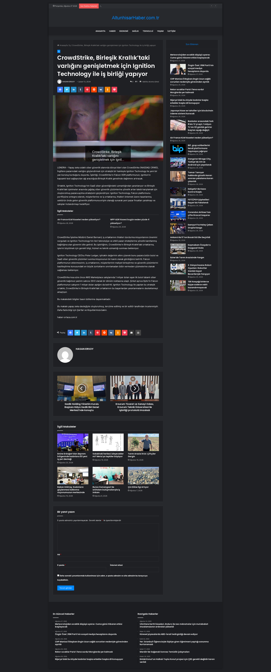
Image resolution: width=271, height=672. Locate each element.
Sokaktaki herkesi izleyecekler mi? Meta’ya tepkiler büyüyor (108, 455)
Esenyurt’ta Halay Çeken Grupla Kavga (200, 226)
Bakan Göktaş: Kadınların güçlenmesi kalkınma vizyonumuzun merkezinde (71, 490)
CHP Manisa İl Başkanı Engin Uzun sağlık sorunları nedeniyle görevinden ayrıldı (134, 6)
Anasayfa (100, 31)
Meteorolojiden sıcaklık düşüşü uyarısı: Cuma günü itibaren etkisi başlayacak (190, 56)
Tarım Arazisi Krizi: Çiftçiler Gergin (142, 455)
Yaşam (160, 31)
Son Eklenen (192, 44)
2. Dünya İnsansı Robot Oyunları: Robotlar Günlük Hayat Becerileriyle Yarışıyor (199, 269)
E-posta (61, 565)
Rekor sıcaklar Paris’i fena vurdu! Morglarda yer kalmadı (187, 91)
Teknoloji (148, 31)
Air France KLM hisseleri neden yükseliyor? (78, 219)
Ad (59, 554)
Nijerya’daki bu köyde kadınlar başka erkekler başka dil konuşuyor (189, 101)
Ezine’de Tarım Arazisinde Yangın (187, 257)
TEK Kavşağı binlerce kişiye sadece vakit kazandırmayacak (198, 284)
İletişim (171, 31)
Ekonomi (123, 31)
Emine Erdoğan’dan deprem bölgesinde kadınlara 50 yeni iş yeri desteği (72, 456)
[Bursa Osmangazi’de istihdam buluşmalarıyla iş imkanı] (108, 475)
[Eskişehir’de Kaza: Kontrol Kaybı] (178, 192)
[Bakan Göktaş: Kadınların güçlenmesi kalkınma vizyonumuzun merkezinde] (72, 475)
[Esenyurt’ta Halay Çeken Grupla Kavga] (178, 228)
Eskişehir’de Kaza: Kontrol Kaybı (197, 190)
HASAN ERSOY (68, 82)
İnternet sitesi (116, 565)
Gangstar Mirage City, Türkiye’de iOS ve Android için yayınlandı (199, 161)
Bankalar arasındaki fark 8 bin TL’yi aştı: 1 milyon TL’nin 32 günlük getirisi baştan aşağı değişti (200, 125)
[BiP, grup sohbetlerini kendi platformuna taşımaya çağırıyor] (178, 149)
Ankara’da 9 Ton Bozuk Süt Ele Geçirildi (190, 237)
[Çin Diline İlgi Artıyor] (143, 475)
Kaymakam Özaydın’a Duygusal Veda (199, 246)
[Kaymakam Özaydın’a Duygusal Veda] (178, 249)
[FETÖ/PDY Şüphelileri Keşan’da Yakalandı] (178, 203)
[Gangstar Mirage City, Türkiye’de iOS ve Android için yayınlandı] (178, 162)
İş (70, 45)
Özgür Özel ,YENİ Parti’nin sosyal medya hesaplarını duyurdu (201, 68)
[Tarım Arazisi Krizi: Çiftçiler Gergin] (143, 442)
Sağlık (135, 31)
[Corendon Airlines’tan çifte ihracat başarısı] (178, 216)
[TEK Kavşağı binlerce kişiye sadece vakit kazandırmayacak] (178, 285)
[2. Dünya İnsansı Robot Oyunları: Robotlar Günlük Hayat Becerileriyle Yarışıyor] (178, 269)
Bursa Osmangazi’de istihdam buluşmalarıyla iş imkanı (106, 490)
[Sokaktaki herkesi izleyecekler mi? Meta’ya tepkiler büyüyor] (108, 442)
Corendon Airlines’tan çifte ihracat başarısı (199, 214)
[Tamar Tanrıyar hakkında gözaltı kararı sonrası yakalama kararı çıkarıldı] (178, 176)
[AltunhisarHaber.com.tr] (135, 17)
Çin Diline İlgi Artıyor (138, 487)
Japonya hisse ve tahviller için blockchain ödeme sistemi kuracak (191, 112)
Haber (112, 31)
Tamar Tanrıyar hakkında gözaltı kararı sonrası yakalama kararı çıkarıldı (200, 177)
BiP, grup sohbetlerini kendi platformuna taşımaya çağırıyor (199, 148)
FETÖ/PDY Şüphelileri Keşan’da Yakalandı (198, 201)
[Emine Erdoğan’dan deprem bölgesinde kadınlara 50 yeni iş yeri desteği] (72, 442)
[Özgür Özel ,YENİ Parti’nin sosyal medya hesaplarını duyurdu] (178, 69)
